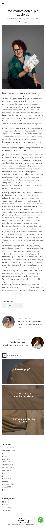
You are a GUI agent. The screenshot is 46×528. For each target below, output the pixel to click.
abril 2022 (6, 462)
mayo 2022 (6, 459)
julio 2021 (5, 473)
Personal (5, 505)
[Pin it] (15, 305)
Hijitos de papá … (23, 369)
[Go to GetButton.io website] (40, 525)
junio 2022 (6, 456)
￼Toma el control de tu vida (23, 420)
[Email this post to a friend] (20, 305)
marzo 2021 (6, 478)
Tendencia (6, 510)
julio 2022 (5, 453)
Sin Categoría (7, 507)
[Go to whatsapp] (40, 520)
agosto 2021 (7, 470)
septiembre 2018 (8, 484)
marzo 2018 (6, 487)
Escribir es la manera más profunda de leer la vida (23, 323)
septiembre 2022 (8, 451)
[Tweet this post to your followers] (10, 305)
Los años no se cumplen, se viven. (23, 394)
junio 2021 (5, 476)
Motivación (6, 502)
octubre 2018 (7, 481)
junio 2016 (5, 490)
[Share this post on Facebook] (4, 305)
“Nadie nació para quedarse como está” (23, 343)
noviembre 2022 (8, 448)
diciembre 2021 (7, 465)
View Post (23, 373)
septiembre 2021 (8, 467)
